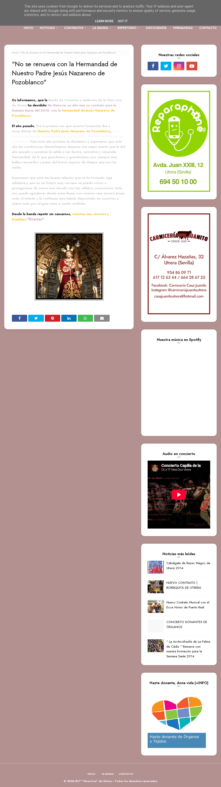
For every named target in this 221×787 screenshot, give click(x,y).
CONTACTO (126, 774)
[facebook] (153, 66)
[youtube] (191, 66)
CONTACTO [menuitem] (208, 28)
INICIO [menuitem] (28, 28)
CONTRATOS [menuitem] (73, 28)
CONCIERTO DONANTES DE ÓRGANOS (186, 624)
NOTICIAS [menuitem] (47, 28)
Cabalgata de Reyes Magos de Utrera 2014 (188, 565)
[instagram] (179, 66)
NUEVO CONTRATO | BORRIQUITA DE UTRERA (183, 585)
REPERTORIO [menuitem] (127, 28)
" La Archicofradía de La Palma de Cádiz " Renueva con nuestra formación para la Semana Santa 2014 (188, 649)
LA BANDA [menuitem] (100, 28)
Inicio (15, 53)
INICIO (91, 774)
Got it (123, 21)
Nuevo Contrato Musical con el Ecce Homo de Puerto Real (187, 605)
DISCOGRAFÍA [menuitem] (156, 28)
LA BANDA (108, 774)
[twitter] (166, 66)
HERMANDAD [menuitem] (183, 28)
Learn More (104, 21)
